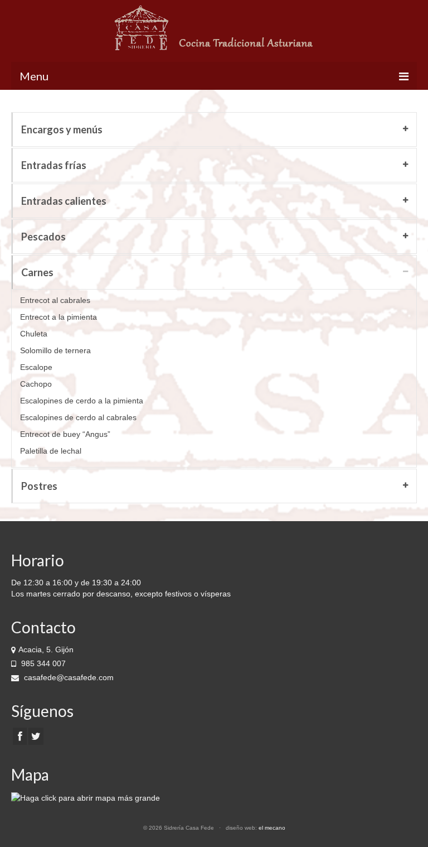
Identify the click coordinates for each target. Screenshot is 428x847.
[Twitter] (35, 736)
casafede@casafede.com (68, 677)
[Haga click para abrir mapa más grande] (85, 796)
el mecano (272, 828)
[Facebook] (20, 736)
